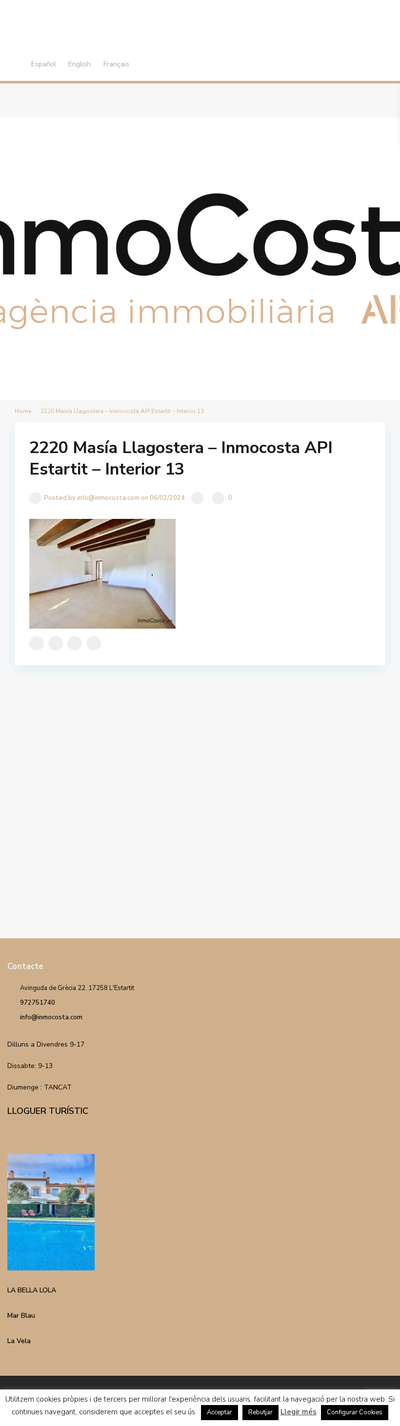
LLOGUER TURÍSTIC (47, 1111)
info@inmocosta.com (51, 1017)
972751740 (37, 1002)
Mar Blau (21, 1315)
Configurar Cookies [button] (354, 1412)
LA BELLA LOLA (31, 1290)
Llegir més (298, 1411)
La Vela (19, 1341)
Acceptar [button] (219, 1412)
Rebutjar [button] (260, 1412)
